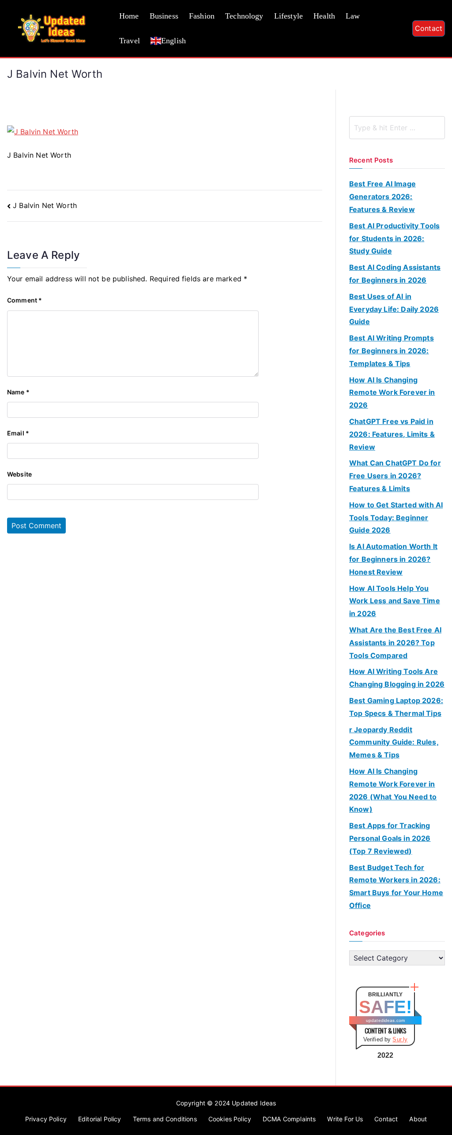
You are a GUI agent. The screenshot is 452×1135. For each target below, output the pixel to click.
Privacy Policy (46, 1119)
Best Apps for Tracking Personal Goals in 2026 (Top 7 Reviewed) (390, 838)
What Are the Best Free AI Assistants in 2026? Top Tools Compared (395, 642)
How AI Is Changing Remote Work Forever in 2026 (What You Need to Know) (393, 790)
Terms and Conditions (165, 1119)
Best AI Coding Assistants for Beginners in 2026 (395, 273)
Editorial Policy (99, 1119)
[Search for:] (397, 128)
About (418, 1119)
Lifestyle (288, 15)
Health (324, 15)
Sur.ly (399, 1039)
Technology (244, 15)
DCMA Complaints (289, 1119)
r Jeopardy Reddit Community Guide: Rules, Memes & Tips (394, 742)
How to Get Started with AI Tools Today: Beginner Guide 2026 (396, 517)
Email (18, 433)
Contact (428, 28)
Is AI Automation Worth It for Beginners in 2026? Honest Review (393, 559)
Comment (24, 300)
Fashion (202, 15)
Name (18, 392)
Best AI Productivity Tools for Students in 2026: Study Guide (394, 238)
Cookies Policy (229, 1119)
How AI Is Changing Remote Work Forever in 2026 (392, 392)
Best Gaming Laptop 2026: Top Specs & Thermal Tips (396, 707)
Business (164, 15)
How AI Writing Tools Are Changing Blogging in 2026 (396, 678)
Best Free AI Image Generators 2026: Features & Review (382, 196)
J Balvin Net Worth (45, 205)
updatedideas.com (385, 1020)
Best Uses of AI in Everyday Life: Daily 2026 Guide (394, 309)
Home (129, 15)
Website (19, 474)
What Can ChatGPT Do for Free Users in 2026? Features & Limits (395, 475)
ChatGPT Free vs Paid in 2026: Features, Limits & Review (392, 434)
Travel (129, 40)
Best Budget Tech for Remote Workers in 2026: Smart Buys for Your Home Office (396, 886)
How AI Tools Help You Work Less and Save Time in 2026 (394, 601)
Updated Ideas (254, 1103)
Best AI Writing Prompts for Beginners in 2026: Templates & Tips (391, 350)
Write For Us (345, 1119)
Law (353, 15)
